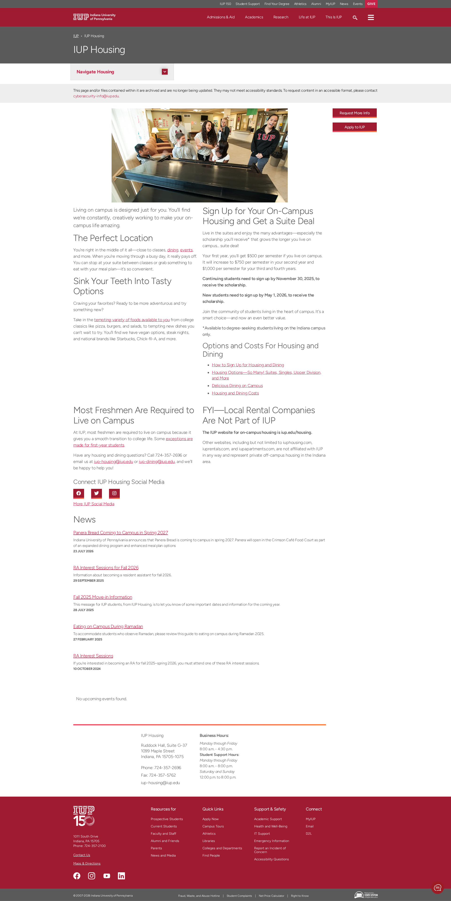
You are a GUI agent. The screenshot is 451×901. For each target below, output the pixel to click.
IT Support (262, 834)
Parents (156, 848)
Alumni (316, 4)
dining (172, 250)
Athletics (300, 4)
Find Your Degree (276, 4)
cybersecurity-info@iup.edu (96, 96)
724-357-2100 (95, 846)
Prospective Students (167, 819)
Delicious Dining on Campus (237, 385)
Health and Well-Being (270, 826)
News (344, 4)
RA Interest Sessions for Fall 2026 (105, 567)
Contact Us (81, 855)
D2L (309, 834)
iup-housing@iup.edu (113, 461)
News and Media (163, 856)
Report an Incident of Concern (270, 850)
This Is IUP (334, 17)
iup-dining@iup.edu (157, 461)
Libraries (208, 841)
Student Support (248, 4)
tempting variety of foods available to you (132, 319)
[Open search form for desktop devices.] (355, 17)
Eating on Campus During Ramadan (108, 626)
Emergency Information (271, 841)
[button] (371, 17)
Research (280, 17)
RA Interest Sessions (93, 656)
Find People (211, 856)
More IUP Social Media (93, 503)
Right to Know (300, 895)
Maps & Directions (87, 863)
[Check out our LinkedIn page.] (121, 875)
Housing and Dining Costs (235, 393)
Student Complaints (239, 895)
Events (358, 4)
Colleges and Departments (222, 848)
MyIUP (330, 4)
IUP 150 (225, 4)
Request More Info (355, 113)
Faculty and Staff (163, 834)
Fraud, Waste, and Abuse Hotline (199, 895)
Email (310, 826)
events (186, 250)
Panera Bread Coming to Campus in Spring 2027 (120, 532)
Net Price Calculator (271, 895)
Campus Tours (213, 826)
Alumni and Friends (165, 841)
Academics (254, 17)
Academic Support (268, 819)
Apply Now (210, 819)
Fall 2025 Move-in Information (102, 597)
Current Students (164, 826)
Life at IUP (307, 17)
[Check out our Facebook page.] (76, 875)
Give (371, 4)
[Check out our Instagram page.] (91, 875)
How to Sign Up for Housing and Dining (248, 365)
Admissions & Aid (221, 17)
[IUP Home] (94, 17)
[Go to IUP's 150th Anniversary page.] (83, 816)
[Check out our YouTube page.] (106, 875)
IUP (76, 36)
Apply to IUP (355, 127)
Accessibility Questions (271, 859)
